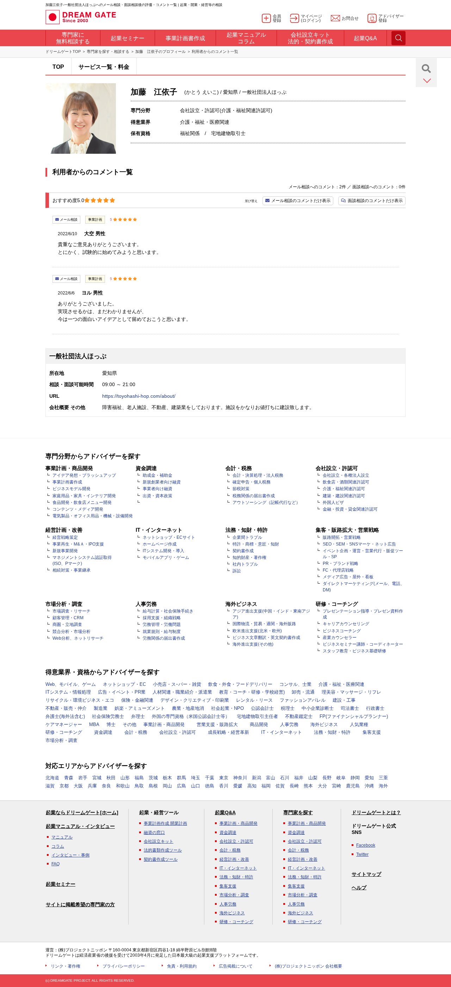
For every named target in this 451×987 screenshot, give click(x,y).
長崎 (294, 785)
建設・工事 (344, 700)
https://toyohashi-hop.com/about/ (138, 396)
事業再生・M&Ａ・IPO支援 (78, 544)
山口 (195, 785)
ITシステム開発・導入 (163, 550)
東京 (223, 777)
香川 (223, 785)
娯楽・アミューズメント (140, 708)
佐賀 (280, 785)
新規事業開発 (65, 550)
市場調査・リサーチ (71, 611)
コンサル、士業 (295, 684)
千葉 (209, 777)
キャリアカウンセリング (346, 623)
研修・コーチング (63, 732)
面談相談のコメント (375, 200)
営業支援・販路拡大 (217, 724)
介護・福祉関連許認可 (344, 488)
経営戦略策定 (65, 537)
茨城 (153, 777)
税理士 (288, 708)
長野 (327, 777)
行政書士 (375, 708)
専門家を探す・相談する (108, 51)
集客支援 (372, 732)
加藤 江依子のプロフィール (160, 51)
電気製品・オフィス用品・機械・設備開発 (92, 515)
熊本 (308, 785)
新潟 (256, 777)
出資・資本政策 (157, 495)
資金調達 (103, 732)
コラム (57, 846)
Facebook (365, 845)
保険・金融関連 (137, 700)
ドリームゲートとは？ (376, 812)
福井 (298, 777)
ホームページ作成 (160, 544)
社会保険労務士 (108, 716)
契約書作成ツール (161, 859)
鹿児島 (353, 785)
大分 (322, 785)
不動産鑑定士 (299, 716)
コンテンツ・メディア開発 (77, 509)
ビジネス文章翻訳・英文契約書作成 (266, 637)
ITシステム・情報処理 (68, 692)
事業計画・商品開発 (164, 724)
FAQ (55, 863)
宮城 (96, 777)
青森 (68, 777)
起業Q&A (225, 812)
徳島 (209, 785)
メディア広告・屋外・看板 (348, 576)
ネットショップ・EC (124, 684)
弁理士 (138, 716)
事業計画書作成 (67, 482)
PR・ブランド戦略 (340, 563)
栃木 (167, 777)
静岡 (355, 777)
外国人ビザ (333, 502)
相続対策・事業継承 (71, 570)
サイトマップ (366, 874)
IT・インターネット (281, 732)
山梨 (312, 777)
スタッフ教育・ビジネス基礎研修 (354, 650)
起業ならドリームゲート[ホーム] (82, 812)
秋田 (111, 777)
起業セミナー (60, 884)
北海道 (52, 777)
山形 (125, 777)
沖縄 (369, 785)
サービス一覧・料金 (104, 67)
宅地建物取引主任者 (257, 716)
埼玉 (195, 777)
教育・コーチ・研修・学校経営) (252, 692)
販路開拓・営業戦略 (342, 537)
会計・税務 (135, 732)
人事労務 (289, 724)
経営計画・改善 (234, 859)
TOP (58, 67)
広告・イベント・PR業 (122, 692)
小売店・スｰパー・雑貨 (177, 684)
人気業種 (359, 724)
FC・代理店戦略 (338, 570)
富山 (270, 777)
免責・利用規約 (182, 966)
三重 (383, 777)
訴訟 (237, 570)
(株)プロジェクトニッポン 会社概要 (308, 966)
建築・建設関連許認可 (344, 495)
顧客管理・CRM (68, 617)
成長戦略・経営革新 (228, 732)
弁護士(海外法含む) (65, 716)
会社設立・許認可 (177, 732)
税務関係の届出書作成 (254, 495)
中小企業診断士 (318, 708)
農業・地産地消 (188, 708)
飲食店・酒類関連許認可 (346, 482)
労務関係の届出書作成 (164, 638)
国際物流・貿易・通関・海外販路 (264, 623)
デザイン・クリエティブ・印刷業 (194, 700)
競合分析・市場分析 (71, 631)
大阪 (78, 785)
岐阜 (341, 777)
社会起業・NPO (227, 708)
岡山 (167, 785)
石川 (284, 777)
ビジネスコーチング (342, 630)
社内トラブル (245, 564)
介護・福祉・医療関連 (341, 684)
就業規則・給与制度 (162, 631)
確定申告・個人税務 (252, 482)
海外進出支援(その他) (253, 644)
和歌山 (123, 785)
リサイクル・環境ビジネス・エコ (79, 700)
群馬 (181, 777)
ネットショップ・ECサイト (169, 537)
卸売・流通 (303, 692)
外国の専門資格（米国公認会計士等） (191, 716)
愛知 (369, 777)
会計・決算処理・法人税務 (258, 475)
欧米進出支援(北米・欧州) (257, 630)
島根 (153, 785)
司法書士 (350, 708)
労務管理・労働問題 (162, 624)
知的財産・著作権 (249, 557)
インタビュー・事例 (70, 855)
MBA (94, 724)
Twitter (362, 854)
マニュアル (62, 837)
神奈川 (240, 777)
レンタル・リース (254, 700)
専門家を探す (298, 812)
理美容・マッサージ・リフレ (351, 692)
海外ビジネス (324, 724)
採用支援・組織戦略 (162, 617)
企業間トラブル (247, 537)
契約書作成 (243, 550)
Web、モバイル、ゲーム (70, 684)
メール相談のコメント (300, 200)
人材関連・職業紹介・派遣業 (182, 692)
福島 (139, 777)
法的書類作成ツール (163, 850)
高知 (252, 785)
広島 (181, 785)
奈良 (106, 785)
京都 (64, 785)
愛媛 (237, 785)
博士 (111, 724)
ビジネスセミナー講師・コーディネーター (363, 644)
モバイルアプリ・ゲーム (166, 557)
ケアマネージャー (63, 724)
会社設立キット (158, 841)
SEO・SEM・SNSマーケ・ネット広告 (359, 544)
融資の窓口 (154, 832)
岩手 (82, 777)
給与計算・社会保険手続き (168, 611)
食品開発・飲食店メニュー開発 (82, 502)
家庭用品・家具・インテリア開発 (84, 495)
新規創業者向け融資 (162, 482)
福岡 (266, 785)
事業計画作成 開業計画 (165, 823)
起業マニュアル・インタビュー (80, 826)
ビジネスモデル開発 (71, 488)
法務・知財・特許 (332, 732)
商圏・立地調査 (67, 624)
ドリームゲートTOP (63, 51)
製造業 (100, 708)
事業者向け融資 (157, 488)
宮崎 (336, 785)
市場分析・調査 (61, 740)
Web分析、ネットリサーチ (78, 638)
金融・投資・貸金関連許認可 (350, 509)
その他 (129, 724)
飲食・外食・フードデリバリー (240, 684)
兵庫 (92, 785)
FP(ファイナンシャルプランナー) (354, 716)
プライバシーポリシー (124, 966)
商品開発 (259, 724)
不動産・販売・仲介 (66, 708)
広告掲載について (236, 966)
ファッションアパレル (303, 700)
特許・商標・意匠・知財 (256, 544)
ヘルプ (359, 887)
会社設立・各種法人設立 (346, 475)
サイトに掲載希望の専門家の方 (80, 904)
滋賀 (50, 785)
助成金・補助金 (157, 475)
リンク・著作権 (65, 966)
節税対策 (241, 488)
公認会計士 (262, 708)
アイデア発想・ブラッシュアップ (84, 475)
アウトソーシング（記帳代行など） (266, 502)
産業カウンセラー (340, 637)
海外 (383, 785)
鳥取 (139, 785)
